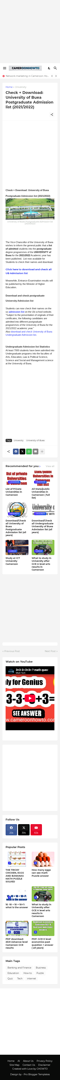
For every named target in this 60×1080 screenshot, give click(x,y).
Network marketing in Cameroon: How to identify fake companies (27, 76)
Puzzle (40, 973)
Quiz (10, 978)
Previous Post (12, 651)
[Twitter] (22, 451)
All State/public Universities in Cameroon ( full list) (41, 493)
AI (19, 1061)
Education (13, 973)
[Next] (56, 76)
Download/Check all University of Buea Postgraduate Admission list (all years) (16, 528)
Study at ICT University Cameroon (13, 561)
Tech (19, 978)
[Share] (51, 114)
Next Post (50, 651)
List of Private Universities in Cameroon (14, 492)
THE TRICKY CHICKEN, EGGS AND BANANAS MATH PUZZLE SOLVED (15, 875)
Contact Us (29, 1065)
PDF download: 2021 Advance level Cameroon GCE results (17, 943)
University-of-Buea (35, 440)
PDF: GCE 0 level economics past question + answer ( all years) (42, 943)
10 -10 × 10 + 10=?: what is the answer (17, 906)
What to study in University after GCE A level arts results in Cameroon (41, 564)
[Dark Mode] (49, 68)
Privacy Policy (44, 1061)
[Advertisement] (30, 32)
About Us (28, 1061)
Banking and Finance (19, 967)
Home (9, 87)
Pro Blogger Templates (37, 1074)
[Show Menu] (4, 68)
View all (50, 466)
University (20, 87)
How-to (28, 973)
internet (31, 978)
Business (41, 967)
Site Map (14, 1065)
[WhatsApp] (29, 451)
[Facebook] (16, 451)
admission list (16, 312)
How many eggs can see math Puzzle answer (41, 872)
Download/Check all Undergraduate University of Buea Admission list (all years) (42, 526)
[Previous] (52, 76)
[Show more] (42, 451)
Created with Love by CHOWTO (30, 1068)
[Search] (56, 68)
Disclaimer (44, 1065)
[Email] (35, 451)
